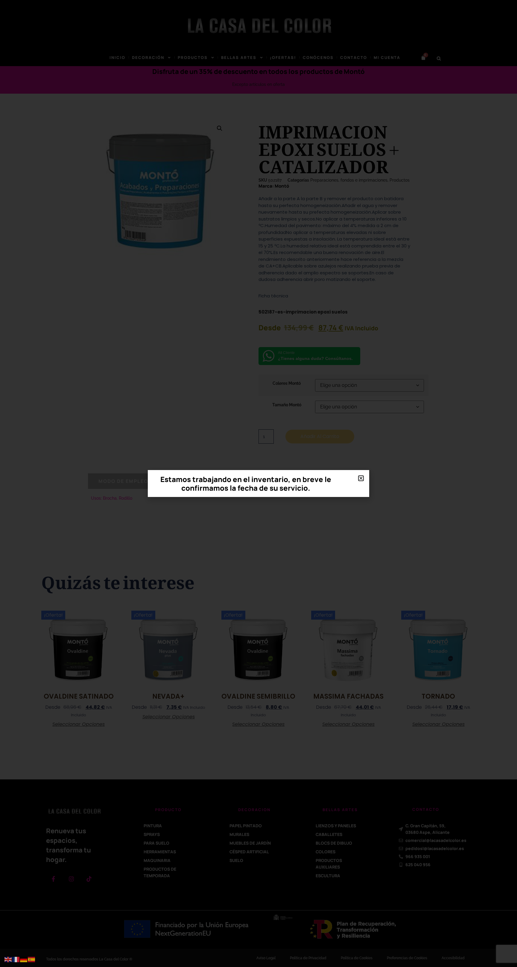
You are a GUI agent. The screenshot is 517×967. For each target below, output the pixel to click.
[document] (258, 483)
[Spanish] (32, 959)
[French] (16, 959)
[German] (24, 959)
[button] (361, 478)
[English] (8, 959)
